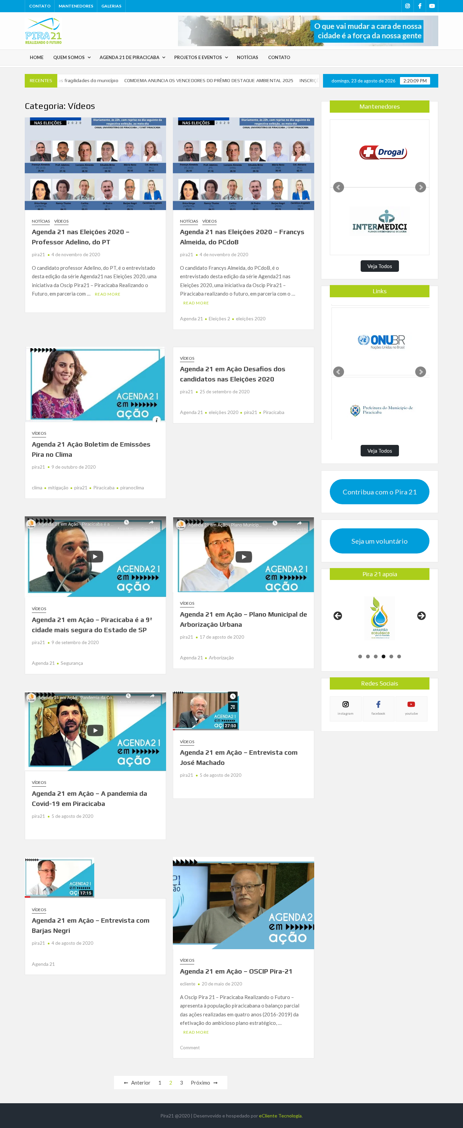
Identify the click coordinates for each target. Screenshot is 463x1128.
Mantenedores (76, 5)
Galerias (111, 5)
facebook (378, 713)
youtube (411, 713)
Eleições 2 (219, 318)
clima (37, 487)
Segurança (72, 663)
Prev (338, 187)
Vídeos (61, 221)
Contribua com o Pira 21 (380, 492)
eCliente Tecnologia (280, 1115)
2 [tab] (368, 656)
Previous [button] (338, 616)
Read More (108, 294)
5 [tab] (391, 656)
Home (36, 57)
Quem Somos (69, 57)
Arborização (221, 657)
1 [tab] (360, 656)
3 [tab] (376, 656)
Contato (40, 5)
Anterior (140, 1082)
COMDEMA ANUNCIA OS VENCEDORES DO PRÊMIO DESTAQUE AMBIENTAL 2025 (187, 80)
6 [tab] (399, 656)
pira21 (38, 254)
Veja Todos (379, 266)
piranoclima (132, 487)
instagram (346, 713)
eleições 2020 (250, 318)
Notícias (247, 57)
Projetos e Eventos (198, 57)
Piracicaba (104, 487)
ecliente (187, 983)
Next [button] (421, 616)
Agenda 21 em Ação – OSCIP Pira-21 (236, 971)
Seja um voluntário (379, 541)
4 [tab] (383, 656)
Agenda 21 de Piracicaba (129, 57)
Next (420, 187)
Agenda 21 (191, 318)
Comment (190, 1047)
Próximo (200, 1082)
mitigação (58, 487)
